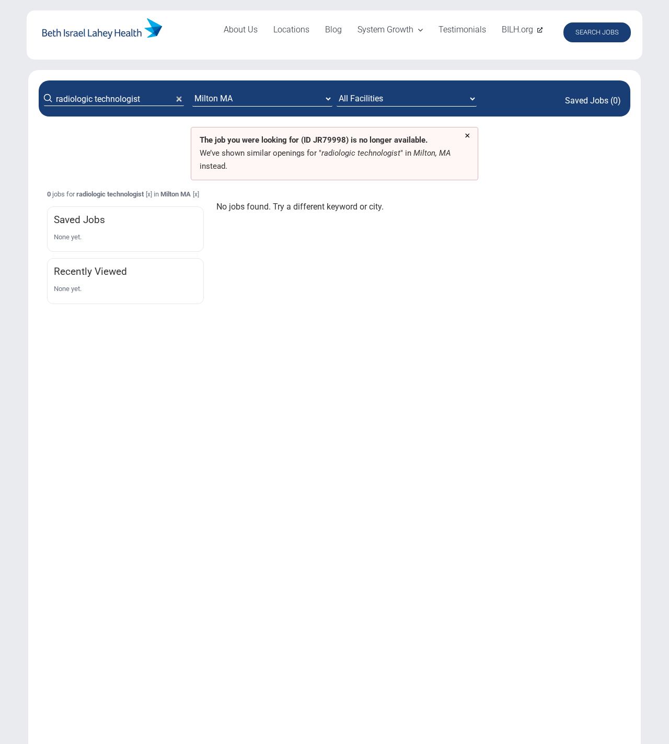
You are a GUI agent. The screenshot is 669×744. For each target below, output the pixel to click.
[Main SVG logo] (102, 22)
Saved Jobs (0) (593, 101)
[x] (149, 194)
